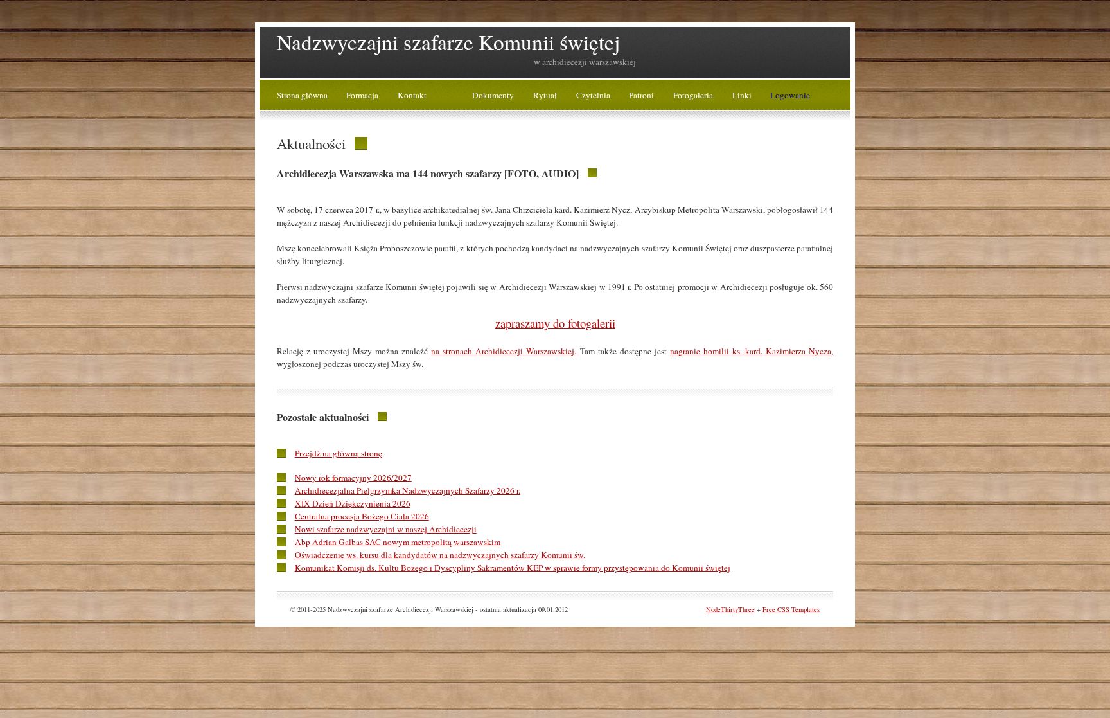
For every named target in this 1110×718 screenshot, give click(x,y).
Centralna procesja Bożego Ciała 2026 (362, 516)
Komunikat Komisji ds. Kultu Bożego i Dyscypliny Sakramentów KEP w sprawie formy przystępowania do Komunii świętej (512, 567)
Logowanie (790, 95)
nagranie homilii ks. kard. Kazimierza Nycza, (751, 351)
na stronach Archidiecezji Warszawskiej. (503, 351)
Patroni (641, 95)
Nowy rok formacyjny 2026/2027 (353, 477)
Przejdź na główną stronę (338, 453)
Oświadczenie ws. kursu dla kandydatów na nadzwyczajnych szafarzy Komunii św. (440, 555)
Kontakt (412, 95)
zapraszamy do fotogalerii (555, 323)
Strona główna (302, 95)
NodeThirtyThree (730, 609)
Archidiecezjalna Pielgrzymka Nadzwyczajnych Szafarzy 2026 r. (407, 490)
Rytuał (545, 95)
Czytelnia (593, 95)
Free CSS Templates (791, 609)
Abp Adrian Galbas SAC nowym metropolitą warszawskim (397, 542)
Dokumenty (493, 95)
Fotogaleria (693, 95)
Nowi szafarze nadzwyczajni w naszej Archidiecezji (386, 529)
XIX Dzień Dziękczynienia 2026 (352, 503)
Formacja (362, 95)
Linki (742, 95)
